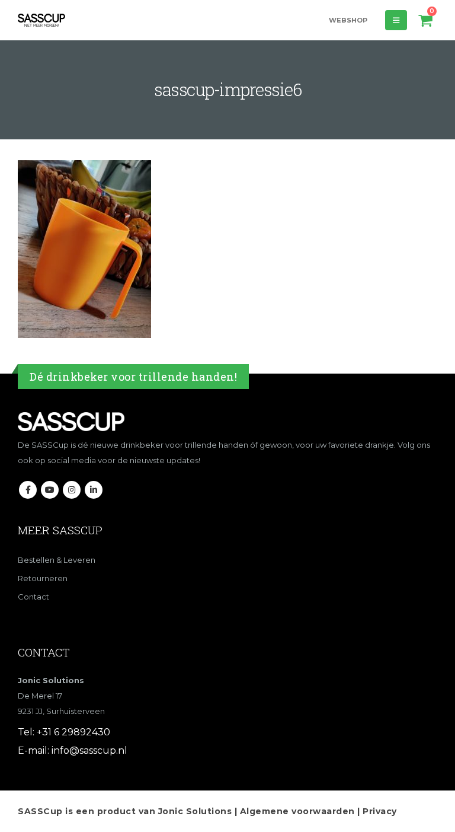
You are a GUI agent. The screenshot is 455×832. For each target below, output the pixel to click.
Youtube (50, 490)
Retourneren (43, 578)
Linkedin (93, 490)
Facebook (28, 490)
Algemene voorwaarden (297, 811)
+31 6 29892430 (73, 732)
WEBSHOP (348, 20)
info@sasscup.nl (89, 750)
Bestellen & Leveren (56, 560)
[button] (396, 20)
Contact (33, 596)
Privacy (380, 811)
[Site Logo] (41, 20)
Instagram (72, 490)
